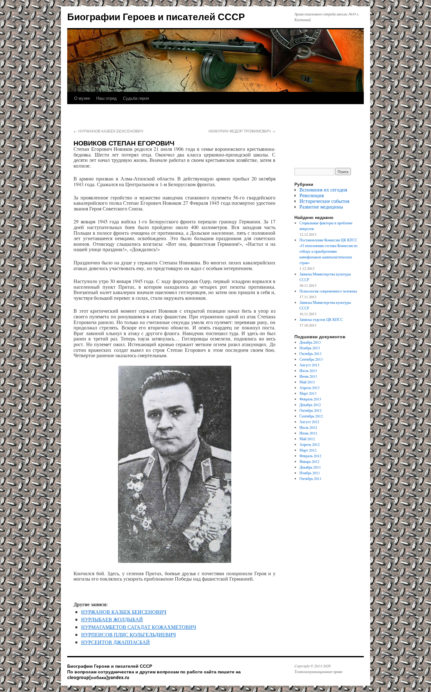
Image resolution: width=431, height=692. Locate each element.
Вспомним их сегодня (323, 189)
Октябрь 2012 (310, 410)
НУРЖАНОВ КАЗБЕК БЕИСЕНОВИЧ (108, 130)
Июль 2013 (308, 370)
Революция (311, 195)
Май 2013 (307, 381)
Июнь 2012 (308, 432)
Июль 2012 (308, 427)
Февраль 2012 (310, 455)
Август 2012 (309, 421)
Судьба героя (136, 98)
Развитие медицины (321, 206)
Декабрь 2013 (310, 342)
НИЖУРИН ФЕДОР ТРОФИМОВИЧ (242, 130)
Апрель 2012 (309, 444)
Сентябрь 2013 (311, 359)
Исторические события (324, 201)
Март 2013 (307, 393)
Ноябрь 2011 (309, 472)
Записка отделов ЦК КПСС (321, 319)
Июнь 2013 (308, 376)
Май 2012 (307, 438)
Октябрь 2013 (310, 353)
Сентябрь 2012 (311, 415)
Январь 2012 (309, 461)
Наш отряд (106, 98)
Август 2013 (309, 364)
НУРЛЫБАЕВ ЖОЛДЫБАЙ (112, 619)
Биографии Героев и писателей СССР (156, 16)
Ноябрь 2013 (309, 347)
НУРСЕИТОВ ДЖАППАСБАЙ (115, 642)
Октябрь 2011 (310, 478)
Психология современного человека (328, 290)
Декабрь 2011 (310, 467)
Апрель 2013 (309, 387)
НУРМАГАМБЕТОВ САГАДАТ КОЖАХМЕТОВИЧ (138, 627)
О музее (82, 98)
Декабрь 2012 (310, 404)
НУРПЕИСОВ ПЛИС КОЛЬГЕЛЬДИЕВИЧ (128, 634)
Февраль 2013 (310, 398)
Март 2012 (307, 449)
